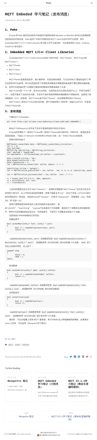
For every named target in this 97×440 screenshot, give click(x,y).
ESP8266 (25, 345)
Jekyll (78, 434)
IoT (9, 339)
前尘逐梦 (12, 434)
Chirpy (85, 434)
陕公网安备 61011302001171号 (49, 435)
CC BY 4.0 (27, 357)
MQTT (13, 339)
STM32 (17, 345)
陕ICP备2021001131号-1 (49, 433)
